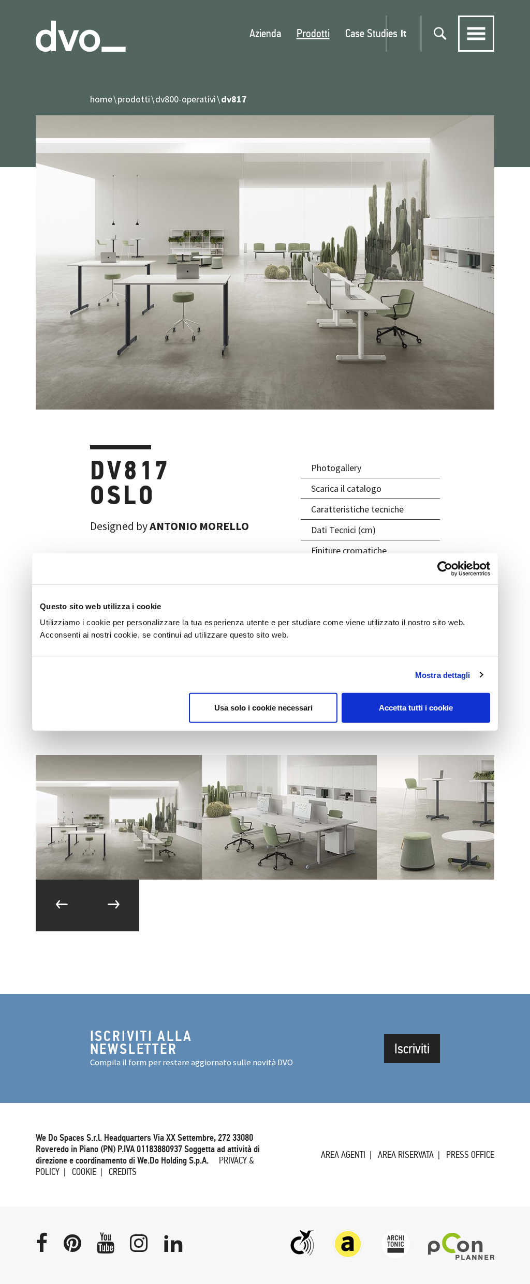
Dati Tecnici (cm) (343, 530)
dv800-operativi (185, 99)
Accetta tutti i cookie (416, 707)
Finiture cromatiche (349, 550)
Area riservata (406, 1154)
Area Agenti (343, 1154)
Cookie (84, 1171)
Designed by (169, 526)
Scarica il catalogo (346, 488)
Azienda (265, 33)
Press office (470, 1154)
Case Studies (371, 33)
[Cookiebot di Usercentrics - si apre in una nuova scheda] (445, 568)
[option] (119, 817)
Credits (123, 1171)
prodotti (133, 99)
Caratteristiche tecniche (357, 509)
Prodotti (313, 33)
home (101, 99)
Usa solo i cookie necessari (263, 707)
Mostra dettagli (442, 674)
